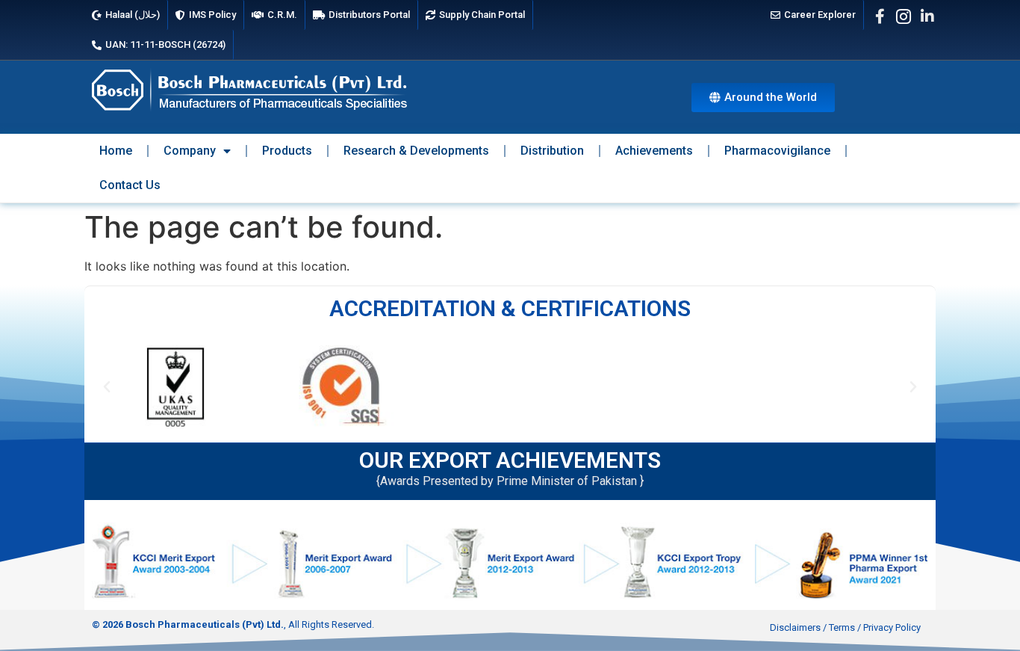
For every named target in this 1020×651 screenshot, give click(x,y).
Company (190, 151)
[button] (106, 387)
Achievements (654, 151)
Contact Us (130, 185)
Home (115, 151)
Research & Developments (416, 151)
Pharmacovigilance (777, 151)
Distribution (552, 151)
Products (287, 151)
